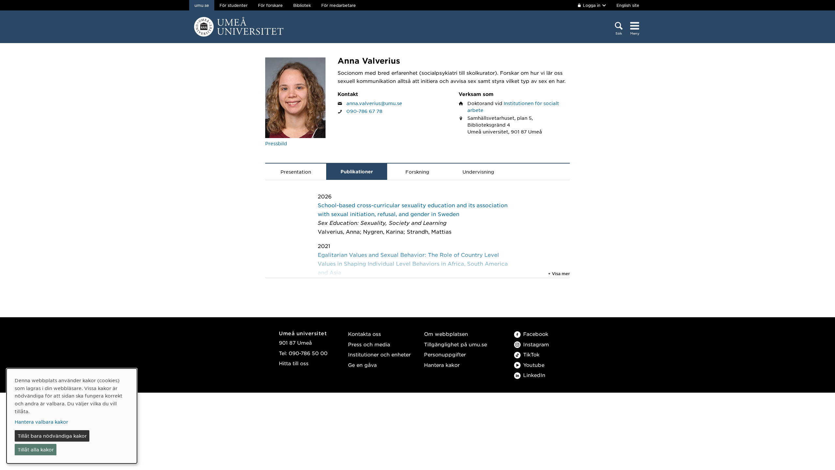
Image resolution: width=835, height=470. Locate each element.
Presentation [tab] (296, 172)
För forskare (270, 5)
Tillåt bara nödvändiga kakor (52, 436)
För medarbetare (338, 5)
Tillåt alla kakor (36, 449)
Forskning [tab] (417, 172)
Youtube (533, 365)
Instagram (536, 344)
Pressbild (276, 143)
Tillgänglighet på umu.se (455, 344)
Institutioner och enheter (379, 354)
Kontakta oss (364, 334)
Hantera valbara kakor (41, 422)
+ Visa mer (559, 273)
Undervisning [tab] (478, 172)
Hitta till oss (294, 363)
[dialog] (72, 415)
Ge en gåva (362, 365)
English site (627, 5)
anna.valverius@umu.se (374, 103)
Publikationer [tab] (357, 171)
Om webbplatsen (446, 334)
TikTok (531, 354)
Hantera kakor (442, 365)
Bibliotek (302, 5)
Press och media (369, 344)
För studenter (234, 5)
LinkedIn (534, 375)
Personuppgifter (445, 354)
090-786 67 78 (364, 111)
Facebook (535, 334)
